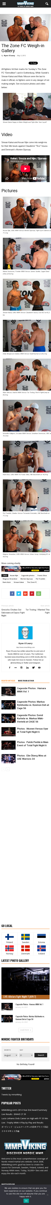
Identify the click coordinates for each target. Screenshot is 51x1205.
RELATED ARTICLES (8, 680)
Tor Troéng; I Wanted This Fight (38, 611)
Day (21, 1050)
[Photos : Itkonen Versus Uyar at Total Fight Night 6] (8, 732)
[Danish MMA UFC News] (25, 948)
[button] (47, 4)
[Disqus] (25, 811)
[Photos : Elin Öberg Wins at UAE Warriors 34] (8, 758)
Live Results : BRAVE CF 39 (13, 1114)
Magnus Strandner (10, 579)
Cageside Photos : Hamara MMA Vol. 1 (29, 1004)
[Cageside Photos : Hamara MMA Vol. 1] (8, 691)
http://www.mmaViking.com (25, 647)
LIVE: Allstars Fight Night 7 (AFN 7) (19, 996)
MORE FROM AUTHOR (26, 680)
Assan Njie (14, 575)
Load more (24, 1030)
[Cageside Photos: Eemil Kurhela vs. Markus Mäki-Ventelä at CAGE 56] (8, 718)
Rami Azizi (7, 582)
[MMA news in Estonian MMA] (41, 937)
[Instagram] (22, 668)
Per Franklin (40, 579)
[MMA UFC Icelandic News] (41, 948)
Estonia (41, 942)
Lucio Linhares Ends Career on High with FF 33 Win (24, 1118)
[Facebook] (10, 668)
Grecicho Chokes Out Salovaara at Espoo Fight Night (13, 612)
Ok (26, 1201)
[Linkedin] (28, 668)
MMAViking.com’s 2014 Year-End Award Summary (24, 1110)
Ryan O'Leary (9, 55)
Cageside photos (27, 575)
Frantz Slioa (42, 575)
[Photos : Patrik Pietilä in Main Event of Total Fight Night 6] (8, 745)
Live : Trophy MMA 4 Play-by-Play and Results (22, 1122)
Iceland (41, 953)
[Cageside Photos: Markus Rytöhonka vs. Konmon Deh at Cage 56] (8, 705)
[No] (47, 1194)
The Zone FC (32, 582)
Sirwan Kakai (19, 582)
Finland (9, 942)
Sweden (25, 942)
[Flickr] (16, 668)
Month (7, 1050)
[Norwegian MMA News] (9, 948)
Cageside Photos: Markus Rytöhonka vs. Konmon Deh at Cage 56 (33, 705)
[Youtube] (40, 668)
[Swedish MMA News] (9, 937)
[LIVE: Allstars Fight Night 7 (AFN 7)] (25, 983)
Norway (9, 953)
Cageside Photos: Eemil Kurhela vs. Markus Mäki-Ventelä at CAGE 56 (30, 718)
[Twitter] (34, 668)
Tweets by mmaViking (11, 1094)
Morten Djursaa (27, 579)
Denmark (25, 953)
